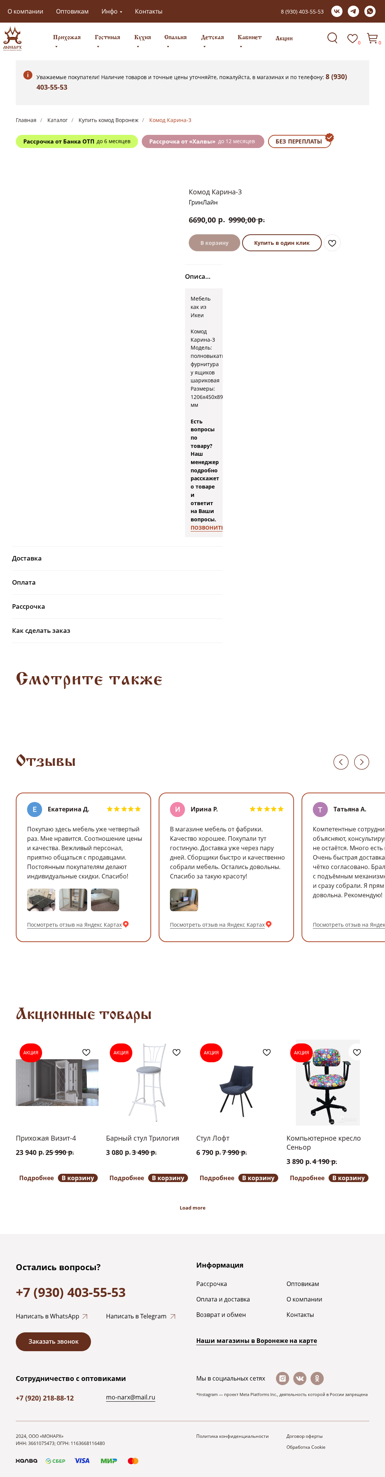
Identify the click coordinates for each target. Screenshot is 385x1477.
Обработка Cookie (306, 1447)
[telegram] (353, 11)
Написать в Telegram (136, 1316)
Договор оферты (304, 1436)
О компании (25, 11)
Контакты (148, 11)
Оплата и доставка (223, 1299)
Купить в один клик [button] (282, 242)
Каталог (57, 120)
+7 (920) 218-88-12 (45, 1397)
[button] (53, 1341)
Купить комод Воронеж (108, 120)
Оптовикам (72, 11)
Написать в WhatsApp (47, 1316)
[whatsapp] (370, 11)
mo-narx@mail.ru (130, 1397)
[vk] (337, 11)
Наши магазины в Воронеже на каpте (256, 1340)
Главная (26, 120)
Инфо (110, 11)
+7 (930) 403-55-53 (71, 1292)
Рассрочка (211, 1284)
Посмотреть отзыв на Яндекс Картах (74, 924)
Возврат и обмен (221, 1315)
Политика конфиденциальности (232, 1436)
